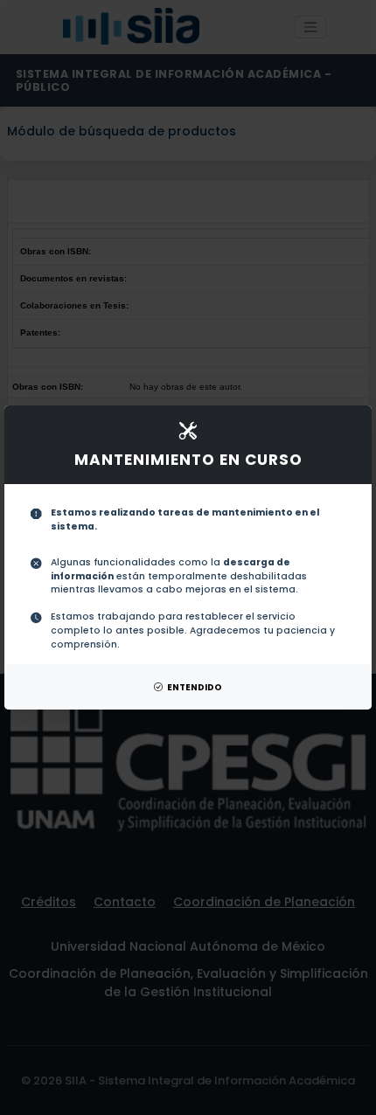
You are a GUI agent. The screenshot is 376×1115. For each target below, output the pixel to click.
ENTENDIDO (194, 687)
